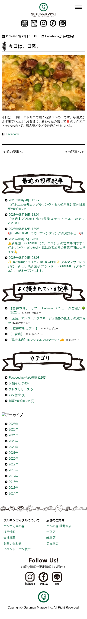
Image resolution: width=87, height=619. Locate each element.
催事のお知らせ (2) (21, 401)
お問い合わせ (12, 543)
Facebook (12, 134)
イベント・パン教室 (17, 549)
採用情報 (9, 532)
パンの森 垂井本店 (58, 526)
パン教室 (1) (17, 395)
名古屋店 (52, 543)
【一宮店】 (16, 334)
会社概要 (9, 537)
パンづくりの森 (14, 526)
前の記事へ (14, 152)
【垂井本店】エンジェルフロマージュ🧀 (36, 340)
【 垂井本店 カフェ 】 (24, 328)
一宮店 (50, 532)
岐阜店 (50, 537)
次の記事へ (73, 152)
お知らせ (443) (19, 383)
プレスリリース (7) (21, 389)
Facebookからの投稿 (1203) (27, 377)
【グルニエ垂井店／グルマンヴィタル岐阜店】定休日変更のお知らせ (46, 204)
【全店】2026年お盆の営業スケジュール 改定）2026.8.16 (46, 219)
